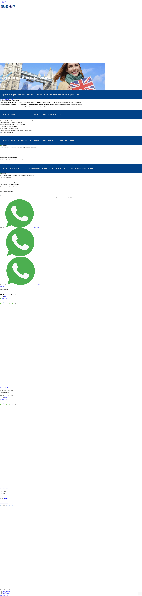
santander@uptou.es (4, 503)
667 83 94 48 (36, 227)
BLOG (3, 2)
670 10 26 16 (37, 284)
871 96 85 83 (6, 397)
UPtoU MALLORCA (4, 387)
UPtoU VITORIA (3, 286)
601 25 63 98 (36, 256)
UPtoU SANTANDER (4, 488)
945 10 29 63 (6, 296)
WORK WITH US (5, 3)
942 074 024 (6, 498)
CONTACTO (4, 1)
